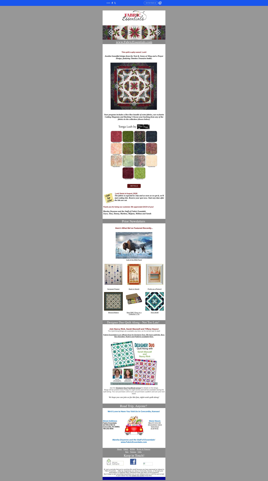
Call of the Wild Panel (134, 260)
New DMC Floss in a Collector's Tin (134, 313)
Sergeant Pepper (113, 289)
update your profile (138, 475)
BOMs (132, 449)
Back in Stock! (134, 289)
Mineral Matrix (113, 312)
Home (119, 449)
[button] (134, 451)
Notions (133, 451)
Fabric (126, 449)
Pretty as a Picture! (155, 289)
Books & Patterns (143, 449)
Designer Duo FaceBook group (128, 388)
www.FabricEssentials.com (134, 42)
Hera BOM (154, 312)
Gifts (140, 451)
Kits (126, 451)
